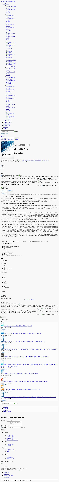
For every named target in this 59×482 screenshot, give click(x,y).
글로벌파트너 (6, 124)
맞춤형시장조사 (7, 122)
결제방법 (5, 408)
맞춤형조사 (10, 438)
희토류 (17, 139)
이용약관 (6, 474)
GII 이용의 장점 (7, 411)
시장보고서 (6, 4)
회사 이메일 (4, 420)
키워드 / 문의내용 (5, 426)
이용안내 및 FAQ (11, 450)
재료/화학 (12, 139)
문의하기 (3, 429)
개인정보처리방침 (8, 475)
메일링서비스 (6, 125)
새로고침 (22, 427)
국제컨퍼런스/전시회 (12, 440)
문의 (8, 451)
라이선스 (5, 407)
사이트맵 (6, 477)
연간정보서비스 (7, 121)
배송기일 (5, 410)
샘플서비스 (10, 445)
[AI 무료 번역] (29, 299)
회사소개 (5, 128)
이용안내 (5, 127)
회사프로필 (10, 457)
